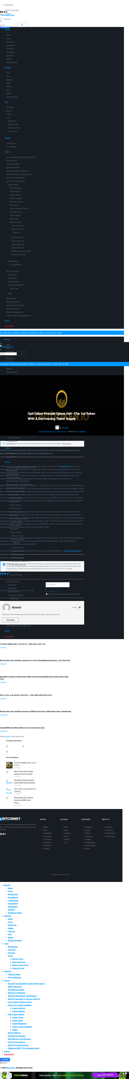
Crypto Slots (12, 278)
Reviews (9, 59)
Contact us (7, 19)
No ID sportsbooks (16, 264)
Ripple (8, 83)
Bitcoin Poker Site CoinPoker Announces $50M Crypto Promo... (23, 800)
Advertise (109, 827)
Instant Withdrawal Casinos (19, 208)
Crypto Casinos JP (17, 237)
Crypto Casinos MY (17, 244)
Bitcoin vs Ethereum (13, 167)
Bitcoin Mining (11, 298)
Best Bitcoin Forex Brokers (15, 305)
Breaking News (90, 842)
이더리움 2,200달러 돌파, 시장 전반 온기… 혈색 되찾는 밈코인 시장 (22, 644)
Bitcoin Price (12, 121)
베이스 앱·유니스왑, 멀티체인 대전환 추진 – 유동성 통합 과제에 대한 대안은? (26, 695)
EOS (7, 90)
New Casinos (14, 205)
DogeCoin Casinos (16, 198)
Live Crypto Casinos (16, 202)
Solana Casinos (15, 191)
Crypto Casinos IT (17, 225)
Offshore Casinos (16, 222)
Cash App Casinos (16, 212)
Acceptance (10, 45)
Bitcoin (7, 30)
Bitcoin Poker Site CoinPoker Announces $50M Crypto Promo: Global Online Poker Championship (35, 711)
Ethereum (9, 80)
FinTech (9, 114)
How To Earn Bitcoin (13, 309)
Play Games (9, 326)
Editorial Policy (110, 833)
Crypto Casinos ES (17, 229)
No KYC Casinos (15, 215)
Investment (10, 52)
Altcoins (8, 67)
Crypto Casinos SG (17, 241)
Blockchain (10, 107)
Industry (8, 138)
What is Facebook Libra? (14, 312)
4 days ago (3, 664)
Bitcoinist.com (57, 874)
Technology (10, 49)
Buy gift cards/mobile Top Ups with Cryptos (21, 157)
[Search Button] (22, 25)
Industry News (11, 143)
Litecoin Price (12, 131)
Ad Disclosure (66, 444)
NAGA (8, 93)
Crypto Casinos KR (17, 248)
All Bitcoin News (11, 62)
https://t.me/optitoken (72, 551)
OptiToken (65, 466)
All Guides (16, 232)
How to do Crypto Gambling (15, 181)
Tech (6, 102)
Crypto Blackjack (13, 281)
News (8, 35)
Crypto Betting (13, 261)
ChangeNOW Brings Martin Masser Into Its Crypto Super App (22, 728)
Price (8, 38)
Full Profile (11, 620)
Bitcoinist (65, 428)
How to (7, 152)
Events (7, 321)
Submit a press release (12, 10)
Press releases (80, 431)
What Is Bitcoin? (11, 160)
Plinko (10, 293)
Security (9, 111)
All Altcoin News (11, 97)
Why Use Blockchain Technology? (17, 171)
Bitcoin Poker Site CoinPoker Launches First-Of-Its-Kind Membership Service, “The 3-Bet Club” (35, 660)
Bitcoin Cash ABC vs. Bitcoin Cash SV (19, 174)
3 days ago (3, 647)
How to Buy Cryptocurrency (15, 178)
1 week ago (3, 682)
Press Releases (8, 5)
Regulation (10, 55)
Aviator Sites (14, 288)
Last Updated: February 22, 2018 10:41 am (52, 431)
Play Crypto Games (12, 271)
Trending (88, 839)
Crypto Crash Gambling (16, 285)
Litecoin (9, 86)
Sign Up (52, 590)
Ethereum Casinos (16, 188)
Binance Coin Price (14, 128)
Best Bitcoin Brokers (13, 302)
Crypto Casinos (13, 184)
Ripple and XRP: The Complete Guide (18, 315)
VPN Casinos (14, 219)
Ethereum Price (13, 124)
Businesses (10, 42)
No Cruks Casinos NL (18, 254)
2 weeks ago (4, 715)
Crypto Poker (12, 275)
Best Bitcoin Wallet (12, 164)
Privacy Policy (110, 836)
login (8, 736)
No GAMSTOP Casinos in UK (20, 251)
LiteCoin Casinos (15, 195)
